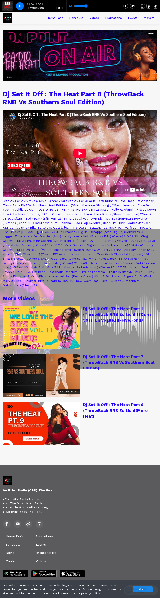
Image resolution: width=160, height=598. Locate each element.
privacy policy (90, 593)
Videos (94, 18)
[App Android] (148, 6)
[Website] (132, 6)
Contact (12, 561)
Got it (143, 589)
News (10, 553)
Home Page (55, 18)
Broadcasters (46, 553)
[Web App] (142, 6)
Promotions (113, 18)
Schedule (76, 18)
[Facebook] (125, 6)
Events (132, 18)
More (148, 18)
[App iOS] (155, 6)
